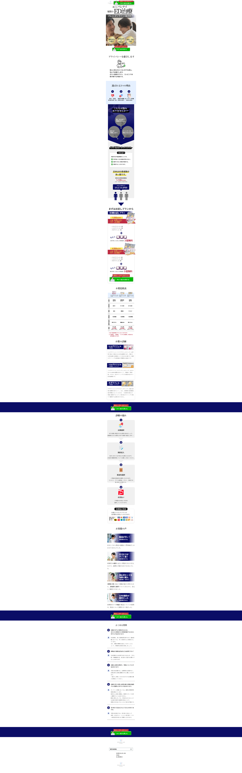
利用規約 (117, 754)
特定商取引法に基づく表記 (121, 753)
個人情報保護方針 (119, 756)
